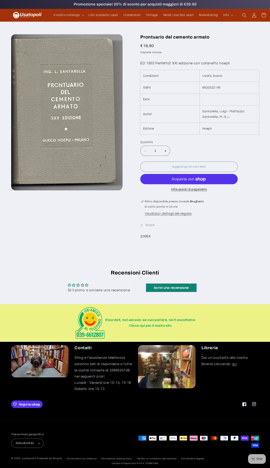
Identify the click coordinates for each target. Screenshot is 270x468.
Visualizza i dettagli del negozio (168, 213)
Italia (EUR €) (25, 443)
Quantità (146, 142)
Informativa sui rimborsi (82, 458)
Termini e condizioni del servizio (156, 458)
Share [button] (149, 225)
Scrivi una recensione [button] (171, 287)
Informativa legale (192, 458)
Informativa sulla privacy (116, 458)
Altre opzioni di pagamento (189, 189)
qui (234, 364)
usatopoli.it (29, 458)
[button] (68, 15)
